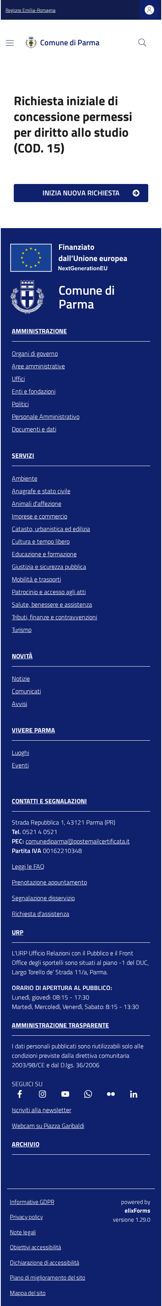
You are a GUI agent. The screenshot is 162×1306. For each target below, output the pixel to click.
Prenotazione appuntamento (49, 882)
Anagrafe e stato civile (41, 491)
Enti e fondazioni (33, 391)
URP (17, 932)
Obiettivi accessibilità (35, 1247)
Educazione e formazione (44, 554)
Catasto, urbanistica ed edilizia (51, 528)
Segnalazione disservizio (43, 898)
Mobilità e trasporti (36, 579)
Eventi (20, 765)
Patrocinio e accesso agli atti (49, 591)
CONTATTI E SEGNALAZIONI (49, 801)
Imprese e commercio (39, 516)
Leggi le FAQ (28, 866)
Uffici (18, 378)
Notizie (21, 678)
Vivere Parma (33, 730)
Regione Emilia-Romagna (30, 10)
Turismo (21, 629)
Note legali (23, 1232)
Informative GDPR (32, 1201)
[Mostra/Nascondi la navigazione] (10, 43)
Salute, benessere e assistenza (52, 604)
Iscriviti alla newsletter (41, 1110)
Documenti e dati (34, 429)
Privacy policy (26, 1216)
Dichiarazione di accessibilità (44, 1262)
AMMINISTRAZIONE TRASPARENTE (60, 1025)
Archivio (25, 1144)
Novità (22, 656)
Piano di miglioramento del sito (47, 1277)
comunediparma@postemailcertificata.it (78, 841)
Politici (20, 404)
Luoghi (20, 752)
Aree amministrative (38, 366)
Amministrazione (39, 331)
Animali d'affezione (36, 503)
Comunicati (26, 691)
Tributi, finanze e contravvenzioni (54, 617)
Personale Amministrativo (45, 416)
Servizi (23, 455)
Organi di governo (35, 353)
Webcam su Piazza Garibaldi (48, 1125)
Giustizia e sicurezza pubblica (49, 566)
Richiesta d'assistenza (40, 913)
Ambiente (24, 478)
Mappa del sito (28, 1292)
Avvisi (19, 703)
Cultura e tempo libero (41, 541)
